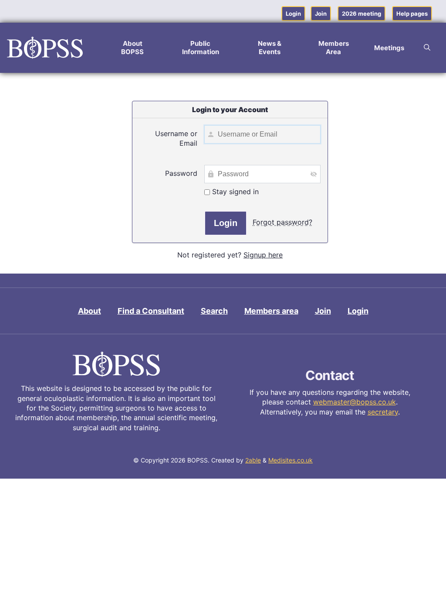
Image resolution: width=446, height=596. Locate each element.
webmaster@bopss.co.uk (354, 401)
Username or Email (176, 138)
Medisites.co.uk (290, 460)
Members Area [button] (333, 47)
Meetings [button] (389, 48)
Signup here (263, 254)
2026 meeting (361, 13)
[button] (427, 47)
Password (181, 173)
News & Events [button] (269, 47)
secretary (383, 412)
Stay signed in (234, 191)
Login (293, 13)
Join (321, 13)
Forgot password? (282, 222)
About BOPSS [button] (132, 47)
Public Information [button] (200, 47)
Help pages (412, 13)
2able (253, 460)
